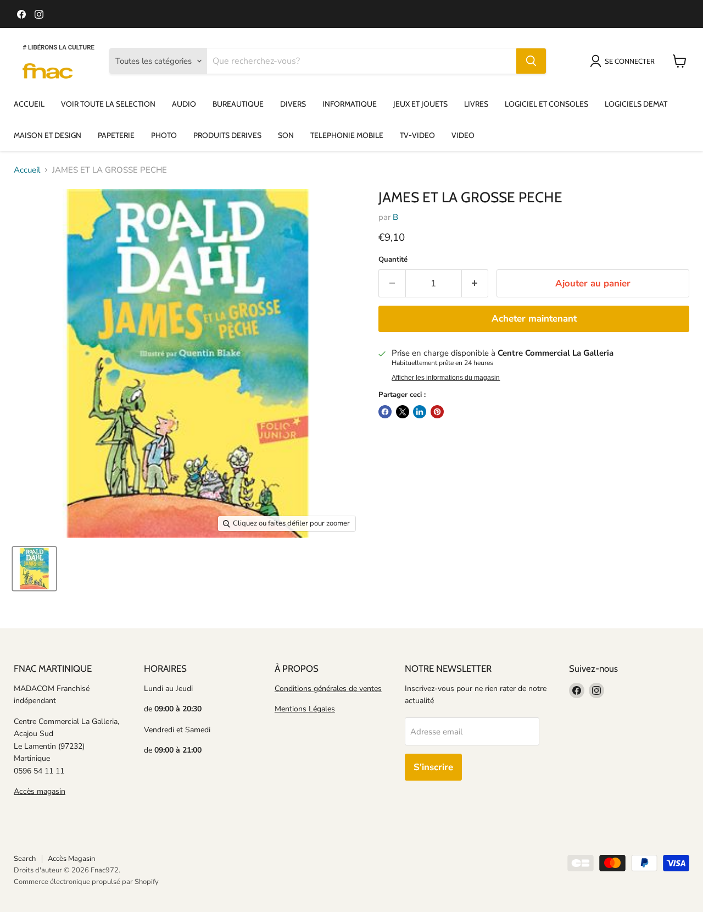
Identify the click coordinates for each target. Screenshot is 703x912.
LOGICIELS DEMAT (636, 104)
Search (25, 859)
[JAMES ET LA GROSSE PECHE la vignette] (34, 568)
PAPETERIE (116, 135)
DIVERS (293, 104)
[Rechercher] (531, 61)
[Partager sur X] (402, 411)
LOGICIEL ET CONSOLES (546, 104)
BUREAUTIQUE (238, 104)
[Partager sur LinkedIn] (419, 411)
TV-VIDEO (417, 135)
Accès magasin (39, 791)
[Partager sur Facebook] (385, 411)
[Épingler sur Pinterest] (437, 411)
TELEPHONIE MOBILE (346, 135)
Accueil (27, 170)
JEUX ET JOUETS (420, 104)
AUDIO (184, 104)
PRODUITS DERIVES (227, 135)
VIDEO (463, 135)
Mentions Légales (305, 709)
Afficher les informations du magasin (446, 378)
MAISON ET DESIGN (47, 135)
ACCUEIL (29, 104)
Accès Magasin (71, 859)
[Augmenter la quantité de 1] (475, 283)
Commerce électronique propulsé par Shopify (86, 882)
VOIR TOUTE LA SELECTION (108, 104)
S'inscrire (433, 767)
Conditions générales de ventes (328, 688)
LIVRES (476, 104)
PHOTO (164, 135)
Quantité (393, 260)
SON (286, 135)
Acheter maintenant (534, 318)
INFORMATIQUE (349, 104)
